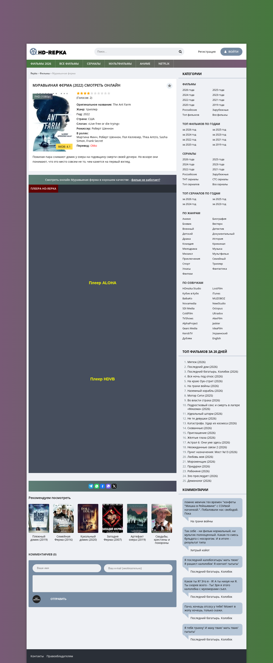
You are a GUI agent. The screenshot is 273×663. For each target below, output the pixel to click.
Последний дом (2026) (202, 367)
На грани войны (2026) (203, 386)
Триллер (217, 263)
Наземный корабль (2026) (205, 391)
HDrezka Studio (191, 288)
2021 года (218, 100)
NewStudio (219, 303)
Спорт (186, 263)
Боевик (186, 224)
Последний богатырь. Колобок (211, 571)
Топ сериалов (190, 184)
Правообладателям (60, 656)
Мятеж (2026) (196, 362)
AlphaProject (190, 323)
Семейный (219, 258)
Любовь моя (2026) (200, 457)
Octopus (217, 308)
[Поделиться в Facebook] (102, 486)
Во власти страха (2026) (203, 400)
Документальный (223, 234)
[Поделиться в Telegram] (91, 486)
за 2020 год (189, 144)
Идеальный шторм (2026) (204, 414)
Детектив (218, 229)
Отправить (58, 599)
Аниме (145, 63)
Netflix (163, 63)
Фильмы (45, 73)
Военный (188, 229)
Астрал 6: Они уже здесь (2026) (208, 442)
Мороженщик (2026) (201, 461)
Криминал (218, 243)
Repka (34, 73)
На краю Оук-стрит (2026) (204, 381)
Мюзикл (187, 253)
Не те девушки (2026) (201, 418)
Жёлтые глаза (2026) (201, 437)
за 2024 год (189, 134)
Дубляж (187, 338)
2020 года (188, 105)
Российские (189, 110)
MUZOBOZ (218, 298)
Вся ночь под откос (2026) (205, 376)
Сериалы (94, 63)
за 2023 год (219, 134)
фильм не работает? (145, 180)
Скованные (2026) (199, 428)
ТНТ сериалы (190, 179)
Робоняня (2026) (198, 471)
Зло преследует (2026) (202, 476)
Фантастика (219, 268)
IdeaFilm (217, 328)
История (217, 238)
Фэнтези (187, 273)
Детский (187, 234)
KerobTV (187, 333)
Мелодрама (189, 248)
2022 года (188, 100)
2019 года (218, 105)
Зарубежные (220, 110)
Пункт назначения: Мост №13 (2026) (212, 452)
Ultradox (217, 313)
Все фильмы (69, 63)
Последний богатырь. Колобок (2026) (212, 371)
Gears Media (189, 328)
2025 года (218, 90)
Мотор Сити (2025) (200, 395)
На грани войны (201, 521)
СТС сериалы (220, 179)
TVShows (187, 318)
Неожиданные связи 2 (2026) (207, 447)
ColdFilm (187, 313)
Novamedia (189, 303)
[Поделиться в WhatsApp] (96, 486)
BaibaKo (187, 298)
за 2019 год (219, 144)
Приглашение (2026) (201, 433)
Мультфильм (220, 253)
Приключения (191, 258)
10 (109, 93)
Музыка (217, 248)
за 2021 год (219, 139)
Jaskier (216, 323)
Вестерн (217, 224)
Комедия (187, 243)
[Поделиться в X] (114, 486)
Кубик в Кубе (190, 293)
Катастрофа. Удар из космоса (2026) (212, 423)
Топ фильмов (190, 115)
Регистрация (207, 51)
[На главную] (47, 52)
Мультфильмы (120, 63)
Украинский (219, 333)
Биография (219, 219)
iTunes (216, 293)
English (216, 338)
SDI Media (188, 308)
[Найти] (180, 52)
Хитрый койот (200, 550)
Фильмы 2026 (41, 63)
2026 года (188, 90)
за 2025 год (219, 129)
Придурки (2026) (198, 466)
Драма (186, 238)
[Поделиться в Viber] (108, 486)
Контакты (37, 656)
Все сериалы (220, 184)
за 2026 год (189, 129)
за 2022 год (189, 139)
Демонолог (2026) (199, 481)
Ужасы (186, 268)
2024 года (188, 95)
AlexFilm (217, 318)
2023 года (218, 95)
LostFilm (217, 288)
